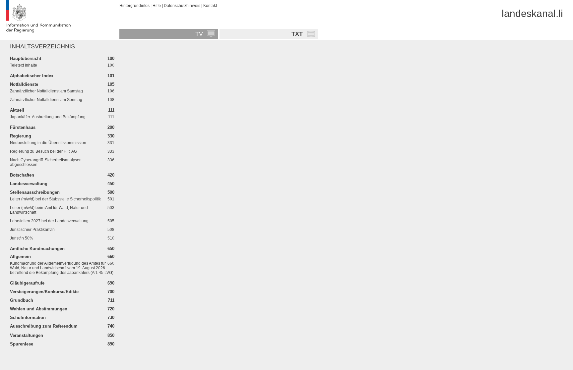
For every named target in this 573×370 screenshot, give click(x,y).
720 (110, 308)
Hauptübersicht (25, 58)
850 (110, 335)
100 (110, 58)
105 (110, 84)
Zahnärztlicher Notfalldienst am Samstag (46, 91)
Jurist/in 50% (21, 238)
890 (110, 344)
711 (111, 300)
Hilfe (157, 5)
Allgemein (20, 256)
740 (110, 326)
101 (110, 75)
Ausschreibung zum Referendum (44, 326)
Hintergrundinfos (134, 5)
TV (199, 33)
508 (110, 229)
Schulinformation (28, 317)
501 (110, 199)
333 (110, 151)
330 (110, 135)
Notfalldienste (24, 84)
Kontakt (210, 5)
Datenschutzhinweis (182, 5)
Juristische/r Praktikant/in (32, 229)
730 (110, 317)
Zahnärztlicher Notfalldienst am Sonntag (46, 99)
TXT (297, 33)
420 (110, 175)
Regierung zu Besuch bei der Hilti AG (43, 151)
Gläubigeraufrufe (27, 283)
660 (110, 256)
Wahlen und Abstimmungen (38, 308)
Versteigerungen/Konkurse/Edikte (44, 291)
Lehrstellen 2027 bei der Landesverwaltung (49, 221)
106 (110, 91)
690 (110, 283)
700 (110, 291)
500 (110, 192)
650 (110, 248)
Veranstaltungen (26, 335)
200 (110, 127)
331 (110, 142)
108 (110, 99)
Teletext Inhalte (23, 65)
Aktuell (17, 110)
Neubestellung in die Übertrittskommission (48, 142)
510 (110, 238)
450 (110, 183)
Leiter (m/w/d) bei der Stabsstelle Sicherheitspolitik (55, 199)
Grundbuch (21, 300)
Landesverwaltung (28, 183)
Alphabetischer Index (31, 75)
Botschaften (22, 175)
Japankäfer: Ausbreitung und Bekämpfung (48, 117)
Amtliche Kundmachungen (37, 248)
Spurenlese (21, 344)
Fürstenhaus (22, 127)
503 (110, 207)
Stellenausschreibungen (35, 192)
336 (110, 160)
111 (111, 110)
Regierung (20, 135)
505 (110, 221)
